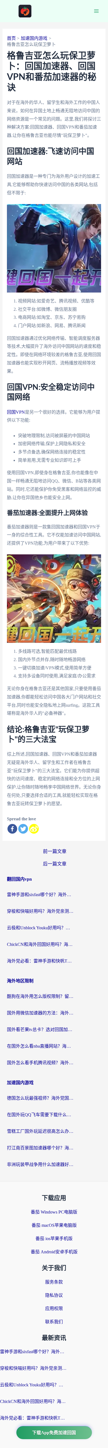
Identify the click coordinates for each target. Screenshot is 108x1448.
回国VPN (16, 412)
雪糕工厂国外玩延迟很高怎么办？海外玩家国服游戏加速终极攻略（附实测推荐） (40, 1131)
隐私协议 (54, 1295)
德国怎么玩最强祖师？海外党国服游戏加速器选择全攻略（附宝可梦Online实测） (40, 1098)
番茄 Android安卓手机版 (54, 1251)
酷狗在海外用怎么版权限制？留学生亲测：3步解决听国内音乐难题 (40, 996)
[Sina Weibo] (34, 829)
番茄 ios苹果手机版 (54, 1238)
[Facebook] (12, 829)
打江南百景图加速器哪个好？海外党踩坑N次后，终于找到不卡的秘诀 (40, 1148)
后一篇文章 (54, 864)
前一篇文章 (54, 851)
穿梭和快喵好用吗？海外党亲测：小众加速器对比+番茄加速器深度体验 (40, 911)
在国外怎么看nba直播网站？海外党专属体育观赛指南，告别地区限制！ (40, 1046)
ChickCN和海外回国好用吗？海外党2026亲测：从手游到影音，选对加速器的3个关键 (40, 944)
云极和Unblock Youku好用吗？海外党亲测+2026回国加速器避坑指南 (40, 927)
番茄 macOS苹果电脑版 (54, 1225)
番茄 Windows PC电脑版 (54, 1212)
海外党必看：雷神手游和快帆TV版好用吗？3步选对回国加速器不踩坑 (40, 961)
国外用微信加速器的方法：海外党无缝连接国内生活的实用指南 (40, 1013)
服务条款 (54, 1282)
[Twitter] (23, 829)
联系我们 (54, 1321)
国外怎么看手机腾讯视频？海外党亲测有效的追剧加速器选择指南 (40, 1062)
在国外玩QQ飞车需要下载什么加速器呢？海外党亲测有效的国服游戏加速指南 (40, 1114)
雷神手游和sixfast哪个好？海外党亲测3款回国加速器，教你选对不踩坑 (40, 894)
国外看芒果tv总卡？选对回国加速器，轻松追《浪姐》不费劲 (40, 1029)
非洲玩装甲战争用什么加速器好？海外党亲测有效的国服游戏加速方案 (40, 1164)
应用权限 (54, 1308)
